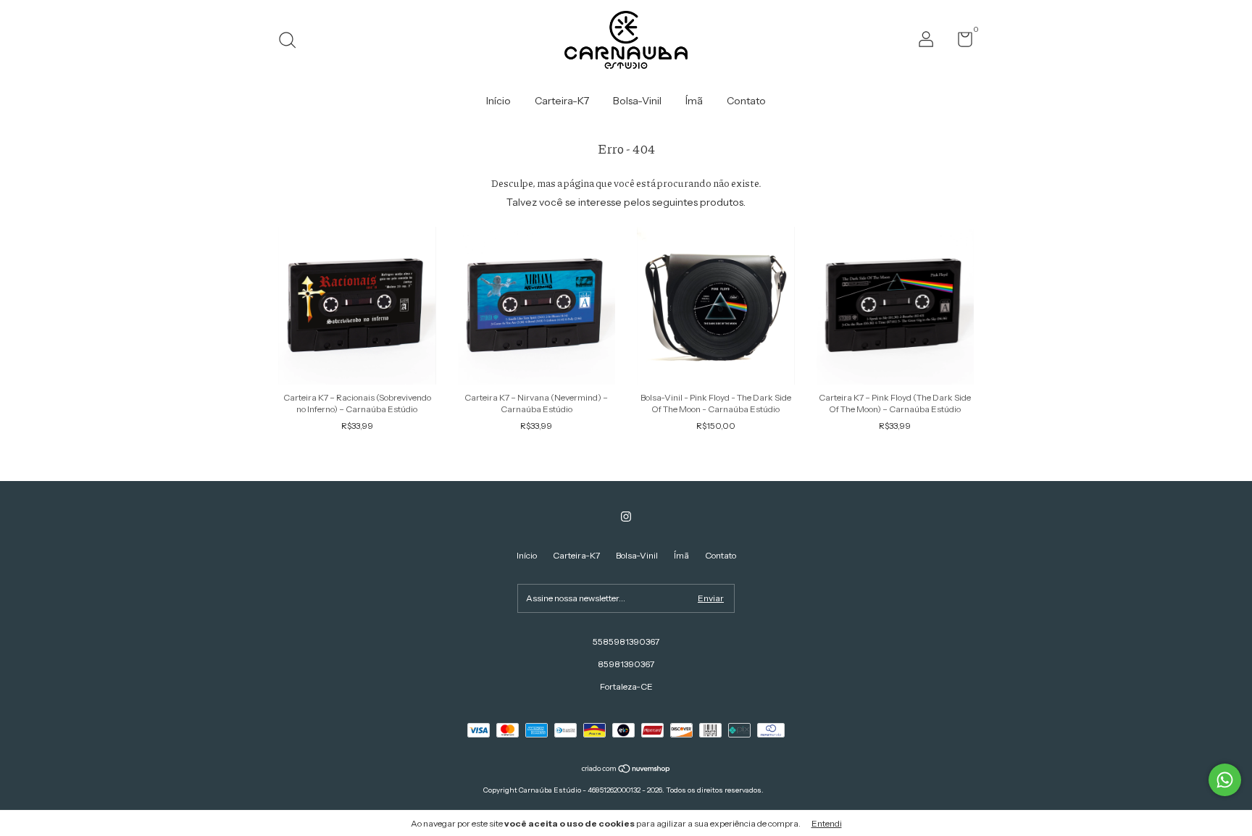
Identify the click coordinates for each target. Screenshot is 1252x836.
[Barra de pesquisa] (292, 41)
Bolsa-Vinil (637, 100)
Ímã (694, 100)
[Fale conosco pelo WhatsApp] (1225, 780)
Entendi (826, 823)
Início (498, 100)
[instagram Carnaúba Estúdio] (626, 516)
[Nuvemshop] (626, 770)
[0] (960, 42)
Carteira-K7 (562, 100)
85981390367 (626, 664)
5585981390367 (626, 641)
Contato (746, 100)
